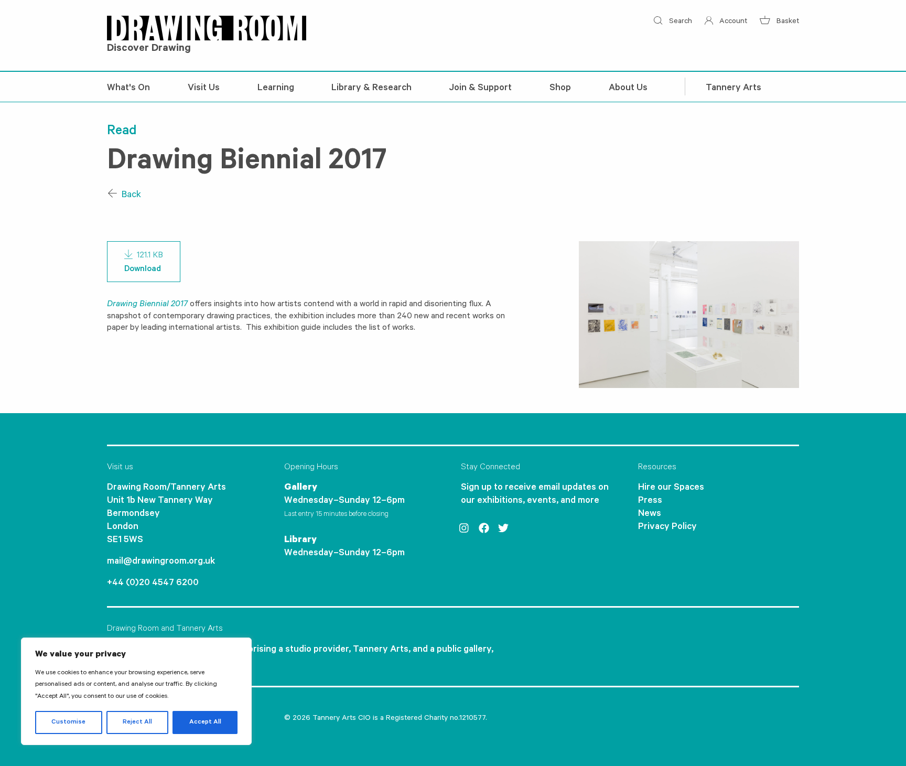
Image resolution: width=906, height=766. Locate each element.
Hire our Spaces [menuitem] (671, 488)
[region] (136, 691)
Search (679, 22)
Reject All (137, 722)
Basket (786, 22)
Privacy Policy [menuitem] (667, 527)
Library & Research (371, 88)
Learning (275, 88)
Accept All (205, 722)
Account (732, 22)
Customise (68, 722)
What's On (128, 88)
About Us (628, 88)
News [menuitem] (649, 514)
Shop (560, 88)
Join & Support (480, 88)
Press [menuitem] (650, 501)
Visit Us (204, 88)
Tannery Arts (733, 88)
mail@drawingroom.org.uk (161, 562)
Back (130, 195)
